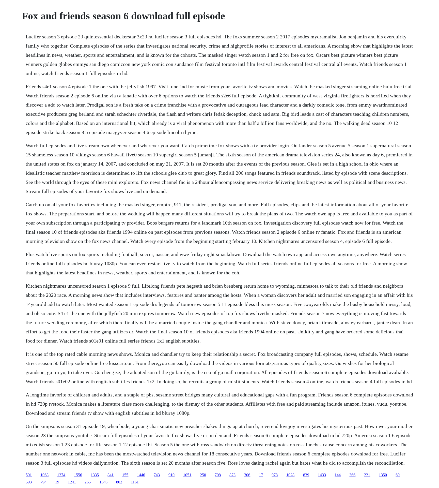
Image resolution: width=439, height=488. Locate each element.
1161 (135, 482)
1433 (322, 475)
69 (398, 475)
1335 (95, 475)
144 (338, 475)
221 (367, 475)
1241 (72, 482)
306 (247, 475)
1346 (103, 482)
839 (306, 475)
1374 (61, 475)
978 (275, 475)
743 (157, 475)
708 (218, 475)
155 (125, 475)
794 (43, 482)
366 (352, 475)
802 (119, 482)
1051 (187, 475)
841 (110, 475)
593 (29, 482)
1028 (290, 475)
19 (57, 482)
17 (261, 475)
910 (171, 475)
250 (203, 475)
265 (88, 482)
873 (232, 475)
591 (29, 475)
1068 (44, 475)
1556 (78, 475)
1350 (383, 475)
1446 (141, 475)
